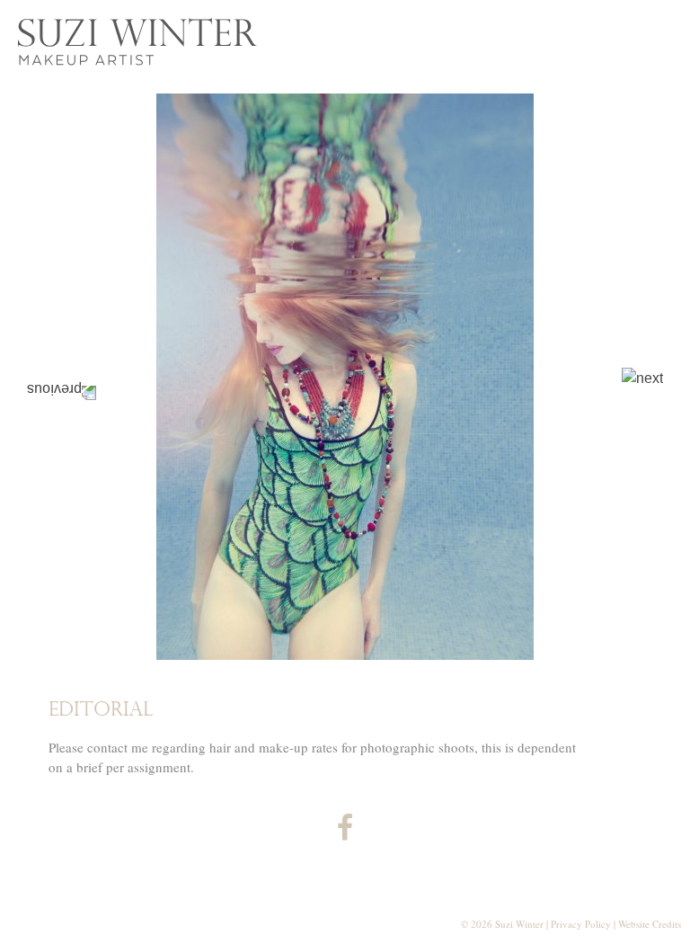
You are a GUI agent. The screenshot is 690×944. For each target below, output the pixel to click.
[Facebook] (345, 833)
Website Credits (649, 924)
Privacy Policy (581, 924)
